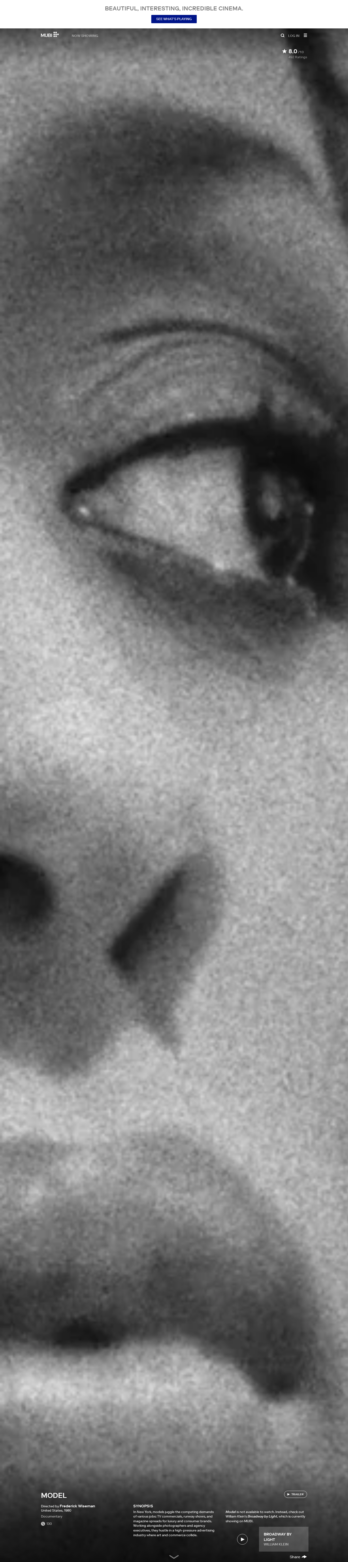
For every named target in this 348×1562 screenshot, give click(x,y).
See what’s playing (174, 19)
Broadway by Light (278, 1537)
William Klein (276, 1544)
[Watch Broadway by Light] (242, 1539)
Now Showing (85, 35)
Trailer (297, 1494)
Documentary (51, 1516)
